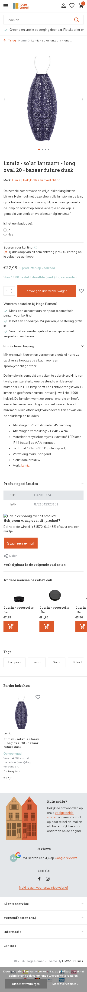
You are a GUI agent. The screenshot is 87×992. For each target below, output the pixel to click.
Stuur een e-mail (20, 543)
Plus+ (79, 961)
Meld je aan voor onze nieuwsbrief (43, 887)
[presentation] (4, 99)
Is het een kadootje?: (18, 223)
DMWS (67, 961)
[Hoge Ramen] (24, 6)
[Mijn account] (63, 5)
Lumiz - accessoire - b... (54, 609)
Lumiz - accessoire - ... (18, 609)
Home (22, 40)
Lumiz (16, 180)
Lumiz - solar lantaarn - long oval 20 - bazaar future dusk (21, 743)
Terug (11, 40)
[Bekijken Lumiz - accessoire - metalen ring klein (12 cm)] (19, 596)
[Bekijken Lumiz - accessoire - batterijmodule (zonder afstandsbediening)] (55, 596)
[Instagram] (48, 879)
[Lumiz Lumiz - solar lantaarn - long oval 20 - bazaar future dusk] (21, 712)
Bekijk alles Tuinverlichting (41, 180)
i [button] (35, 247)
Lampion (14, 662)
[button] (39, 149)
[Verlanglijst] (71, 6)
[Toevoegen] (10, 626)
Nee (10, 234)
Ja (9, 230)
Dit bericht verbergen (26, 983)
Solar (57, 662)
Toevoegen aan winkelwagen (46, 291)
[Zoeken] (77, 19)
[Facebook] (39, 879)
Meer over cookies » (65, 983)
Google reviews (66, 858)
